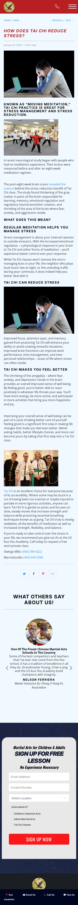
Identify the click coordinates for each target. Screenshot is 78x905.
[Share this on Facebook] (34, 574)
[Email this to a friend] (53, 574)
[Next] (70, 668)
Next (69, 20)
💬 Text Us (69, 894)
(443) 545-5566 (33, 557)
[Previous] (7, 668)
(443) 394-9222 (32, 552)
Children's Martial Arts (26, 813)
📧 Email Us (29, 894)
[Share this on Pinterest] (43, 574)
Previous (57, 20)
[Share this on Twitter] (24, 574)
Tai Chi (8, 491)
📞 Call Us (49, 894)
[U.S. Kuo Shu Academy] (9, 7)
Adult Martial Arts (24, 819)
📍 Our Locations (9, 897)
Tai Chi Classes (22, 824)
